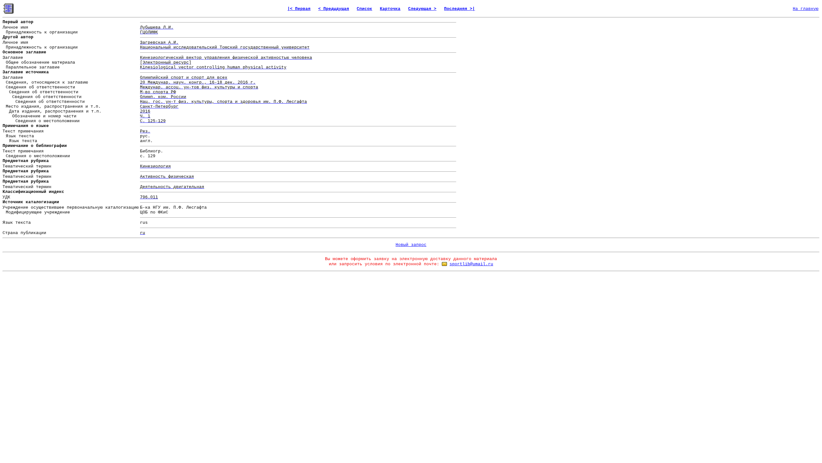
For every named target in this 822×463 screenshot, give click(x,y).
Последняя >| (459, 8)
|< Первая (298, 8)
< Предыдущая (333, 8)
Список (364, 8)
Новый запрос (411, 244)
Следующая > (422, 8)
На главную (805, 8)
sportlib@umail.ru (471, 264)
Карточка (390, 8)
